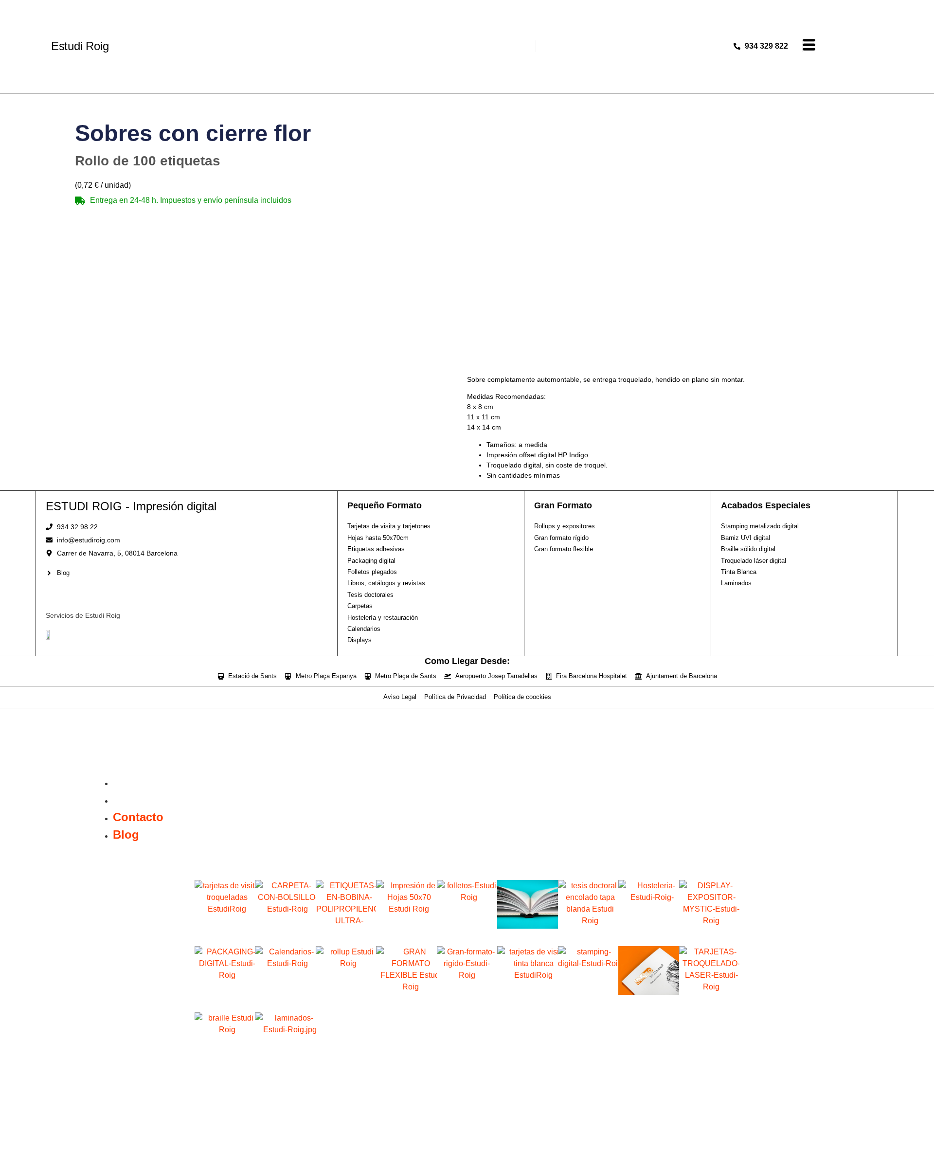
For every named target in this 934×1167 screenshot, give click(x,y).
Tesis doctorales (588, 934)
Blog (126, 799)
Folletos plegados (467, 934)
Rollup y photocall (346, 1000)
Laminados (285, 1066)
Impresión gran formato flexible (406, 1003)
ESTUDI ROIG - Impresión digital (131, 506)
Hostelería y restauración (648, 937)
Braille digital (225, 1066)
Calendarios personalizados (285, 1003)
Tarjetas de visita (225, 934)
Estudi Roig (80, 46)
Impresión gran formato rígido (467, 1003)
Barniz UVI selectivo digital (649, 1003)
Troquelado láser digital (709, 1003)
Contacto (138, 782)
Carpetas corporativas (285, 937)
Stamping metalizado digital (588, 1003)
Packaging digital (225, 1000)
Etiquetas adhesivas (346, 934)
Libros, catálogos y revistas (527, 937)
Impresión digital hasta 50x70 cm (406, 937)
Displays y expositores (709, 937)
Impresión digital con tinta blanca (527, 1003)
